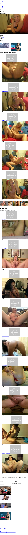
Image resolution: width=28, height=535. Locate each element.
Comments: (16, 481)
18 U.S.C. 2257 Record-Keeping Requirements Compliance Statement (8, 532)
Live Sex (3, 8)
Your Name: (1, 481)
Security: (13, 483)
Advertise (1, 531)
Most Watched (3, 5)
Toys (4, 525)
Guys (2, 1)
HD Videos (14, 522)
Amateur (3, 37)
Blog (2, 6)
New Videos (1, 522)
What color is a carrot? (16, 483)
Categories (10, 522)
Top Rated (7, 522)
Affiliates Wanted (4, 531)
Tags (2, 525)
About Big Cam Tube (2, 528)
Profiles (2, 7)
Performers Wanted (8, 531)
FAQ (5, 528)
